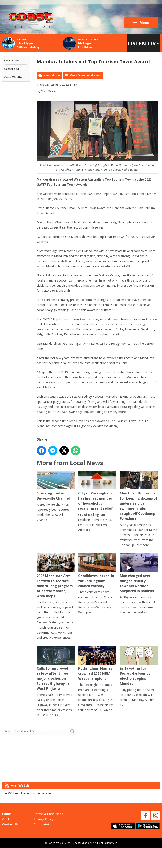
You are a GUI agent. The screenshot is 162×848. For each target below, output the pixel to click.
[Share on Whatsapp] (75, 450)
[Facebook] (145, 815)
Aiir (92, 843)
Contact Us (10, 824)
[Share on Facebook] (41, 450)
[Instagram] (155, 815)
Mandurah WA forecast (120, 773)
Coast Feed (11, 69)
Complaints (42, 824)
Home (6, 814)
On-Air (7, 819)
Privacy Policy (43, 819)
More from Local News (85, 75)
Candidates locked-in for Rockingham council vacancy (96, 580)
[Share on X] (64, 450)
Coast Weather (14, 77)
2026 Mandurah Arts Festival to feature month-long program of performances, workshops (55, 585)
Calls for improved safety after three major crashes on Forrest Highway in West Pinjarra (53, 678)
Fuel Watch (20, 785)
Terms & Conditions (48, 814)
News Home (51, 75)
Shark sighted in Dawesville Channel (53, 496)
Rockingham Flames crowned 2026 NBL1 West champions (95, 673)
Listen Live (143, 43)
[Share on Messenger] (52, 450)
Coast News (12, 60)
